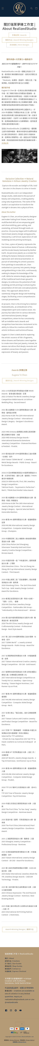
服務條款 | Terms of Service (11, 1040)
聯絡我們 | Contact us (13, 969)
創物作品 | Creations (12, 961)
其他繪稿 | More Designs (19, 45)
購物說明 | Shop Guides (13, 966)
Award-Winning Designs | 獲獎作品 (20, 929)
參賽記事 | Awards (19, 35)
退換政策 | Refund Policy (19, 1042)
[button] (2, 8)
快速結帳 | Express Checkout (15, 971)
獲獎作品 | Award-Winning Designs (19, 40)
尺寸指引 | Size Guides (13, 963)
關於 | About (9, 958)
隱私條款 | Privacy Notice (27, 1040)
